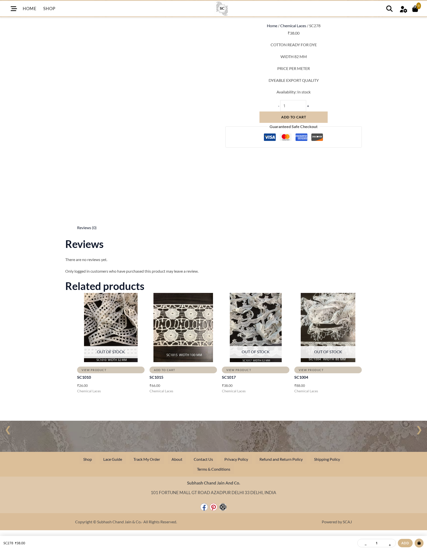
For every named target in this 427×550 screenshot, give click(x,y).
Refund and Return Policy (281, 459)
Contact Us (203, 459)
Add (405, 543)
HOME (29, 8)
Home (272, 25)
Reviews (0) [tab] (87, 227)
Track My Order (146, 459)
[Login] (403, 8)
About (176, 459)
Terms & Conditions (213, 469)
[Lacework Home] (221, 8)
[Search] (389, 9)
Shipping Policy (327, 459)
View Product (94, 370)
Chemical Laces (293, 25)
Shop (87, 459)
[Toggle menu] (14, 9)
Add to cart (293, 117)
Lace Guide (112, 459)
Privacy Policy (236, 459)
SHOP (49, 8)
